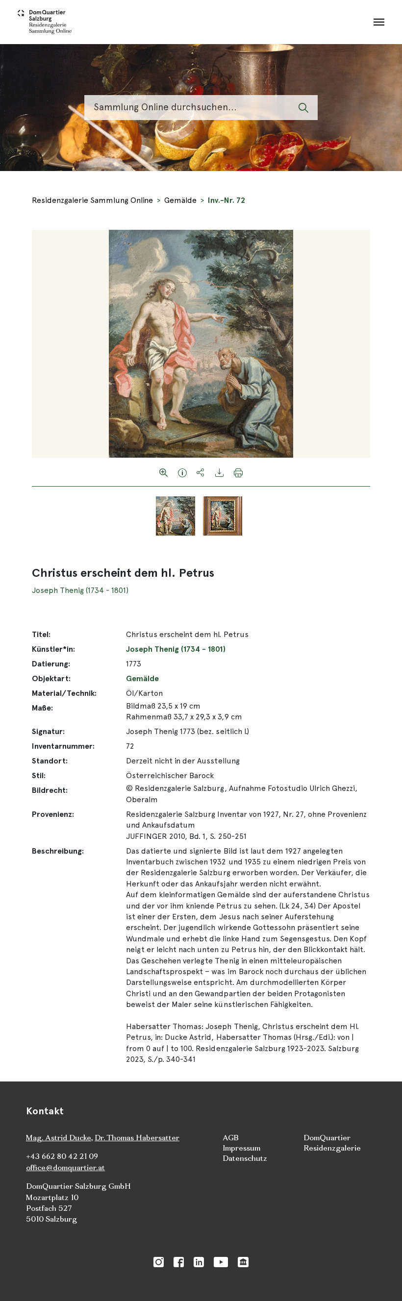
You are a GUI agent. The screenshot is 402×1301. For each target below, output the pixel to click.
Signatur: (48, 731)
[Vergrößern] (163, 471)
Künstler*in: (53, 649)
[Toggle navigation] (379, 22)
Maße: (42, 707)
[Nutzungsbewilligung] (182, 471)
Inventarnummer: (63, 746)
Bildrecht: (50, 790)
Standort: (50, 760)
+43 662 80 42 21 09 (62, 1156)
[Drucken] (238, 471)
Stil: (39, 775)
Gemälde (180, 200)
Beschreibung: (58, 851)
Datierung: (51, 663)
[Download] (219, 471)
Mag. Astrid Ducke (58, 1137)
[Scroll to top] (380, 1279)
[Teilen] (201, 471)
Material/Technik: (64, 693)
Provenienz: (53, 814)
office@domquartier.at (65, 1167)
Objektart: (51, 678)
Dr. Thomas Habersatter (137, 1137)
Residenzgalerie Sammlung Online (92, 200)
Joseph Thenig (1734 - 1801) (80, 590)
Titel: (41, 634)
